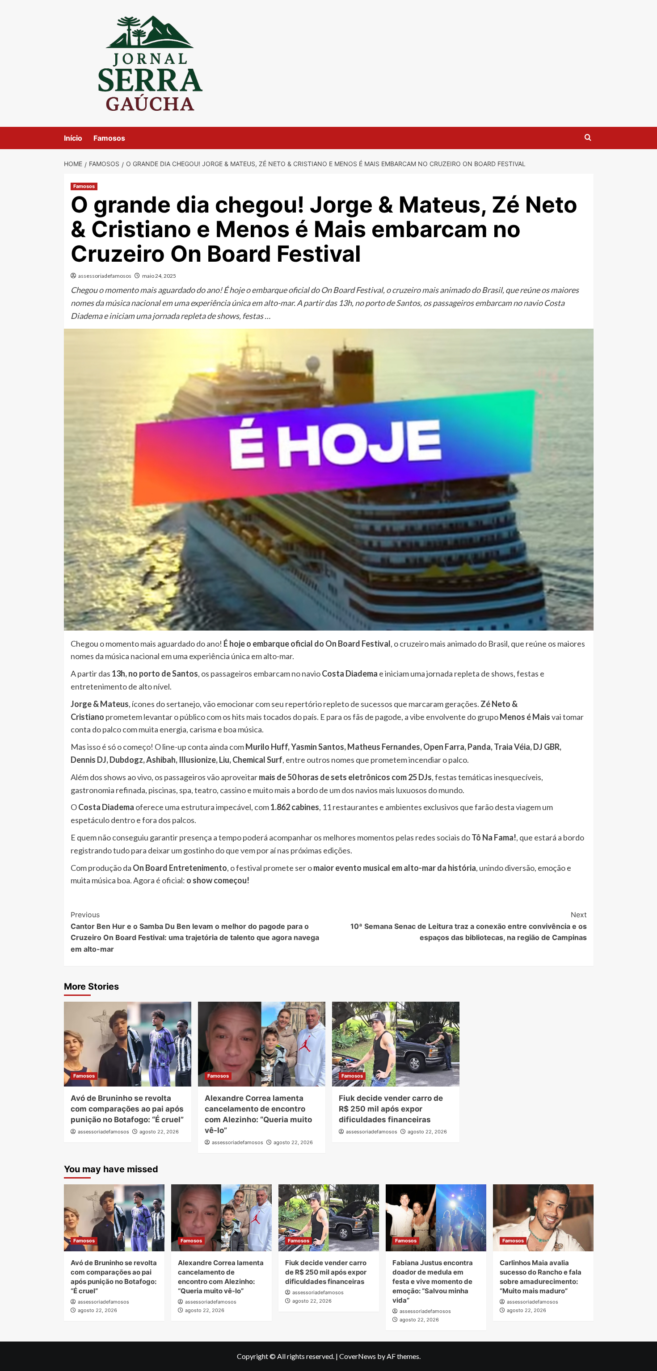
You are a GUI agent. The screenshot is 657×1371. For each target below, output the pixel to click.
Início (73, 138)
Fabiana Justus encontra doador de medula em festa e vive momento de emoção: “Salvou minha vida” (432, 1281)
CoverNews (357, 1356)
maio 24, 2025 (159, 275)
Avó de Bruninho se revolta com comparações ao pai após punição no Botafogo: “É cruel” (127, 1109)
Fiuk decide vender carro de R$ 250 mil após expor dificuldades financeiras (391, 1109)
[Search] (588, 138)
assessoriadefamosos (104, 275)
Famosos (109, 138)
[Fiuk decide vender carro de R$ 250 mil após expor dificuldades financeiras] (395, 1044)
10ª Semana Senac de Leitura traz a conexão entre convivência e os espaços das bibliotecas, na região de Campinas (468, 926)
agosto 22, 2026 (159, 1132)
